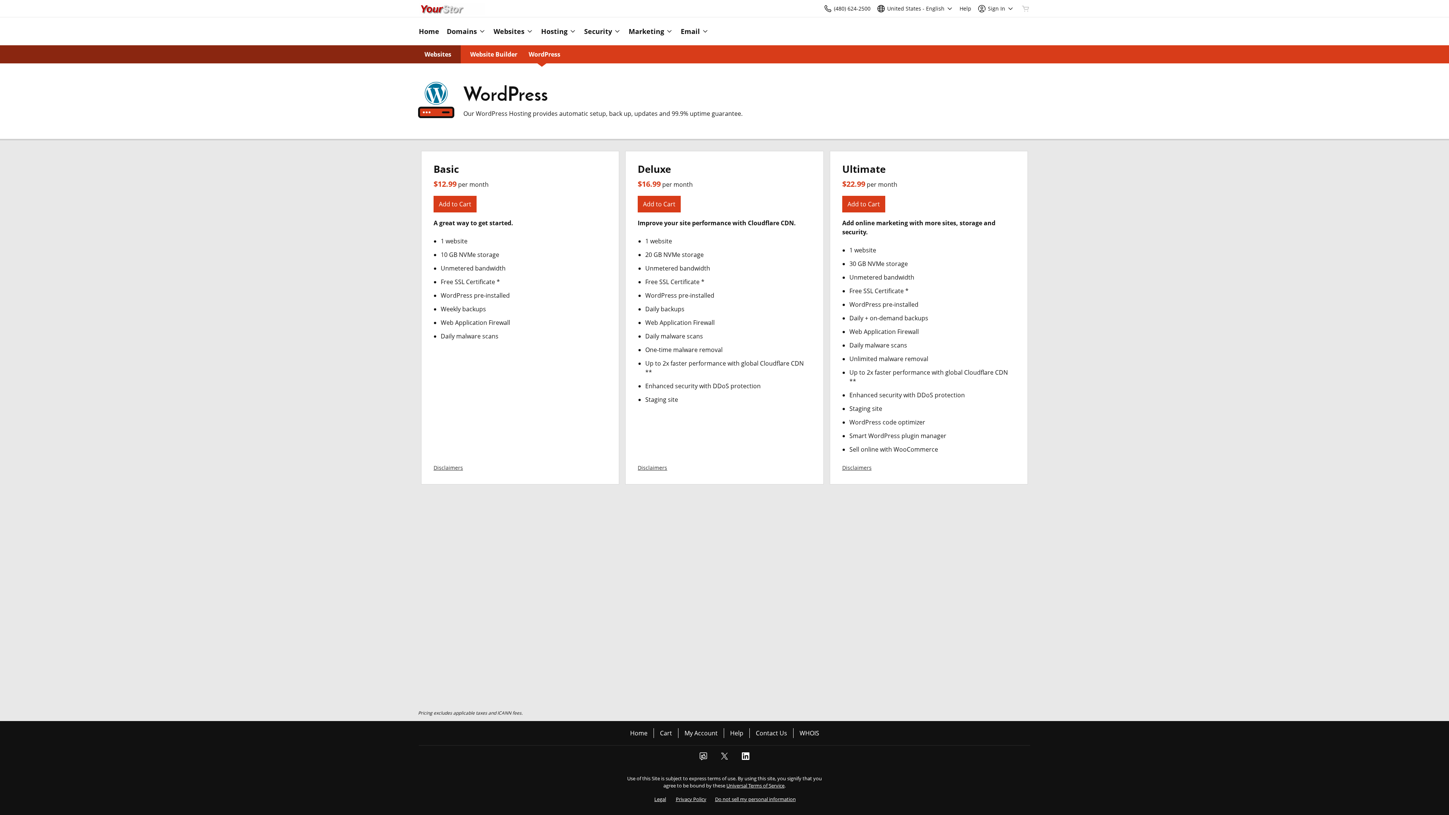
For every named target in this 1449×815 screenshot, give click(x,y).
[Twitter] (724, 758)
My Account (701, 733)
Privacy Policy (691, 799)
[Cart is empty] (1025, 9)
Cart (666, 733)
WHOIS (809, 733)
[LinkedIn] (745, 758)
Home (639, 733)
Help (736, 733)
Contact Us (771, 733)
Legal (660, 799)
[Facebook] (703, 758)
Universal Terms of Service (755, 785)
